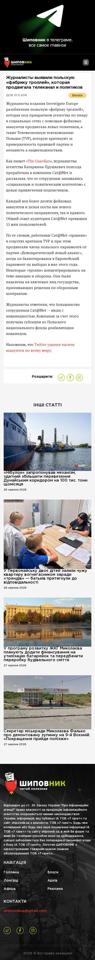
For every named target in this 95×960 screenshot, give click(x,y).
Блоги (53, 872)
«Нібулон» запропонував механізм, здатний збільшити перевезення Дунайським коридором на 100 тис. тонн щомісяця (45, 478)
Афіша (10, 888)
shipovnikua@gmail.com (25, 911)
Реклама (55, 888)
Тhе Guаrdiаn (39, 161)
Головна (11, 872)
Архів (52, 880)
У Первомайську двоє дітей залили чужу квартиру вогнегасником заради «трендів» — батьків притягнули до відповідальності (45, 576)
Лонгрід (11, 880)
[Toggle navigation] (85, 64)
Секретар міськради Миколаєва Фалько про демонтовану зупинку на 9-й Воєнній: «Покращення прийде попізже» (47, 735)
